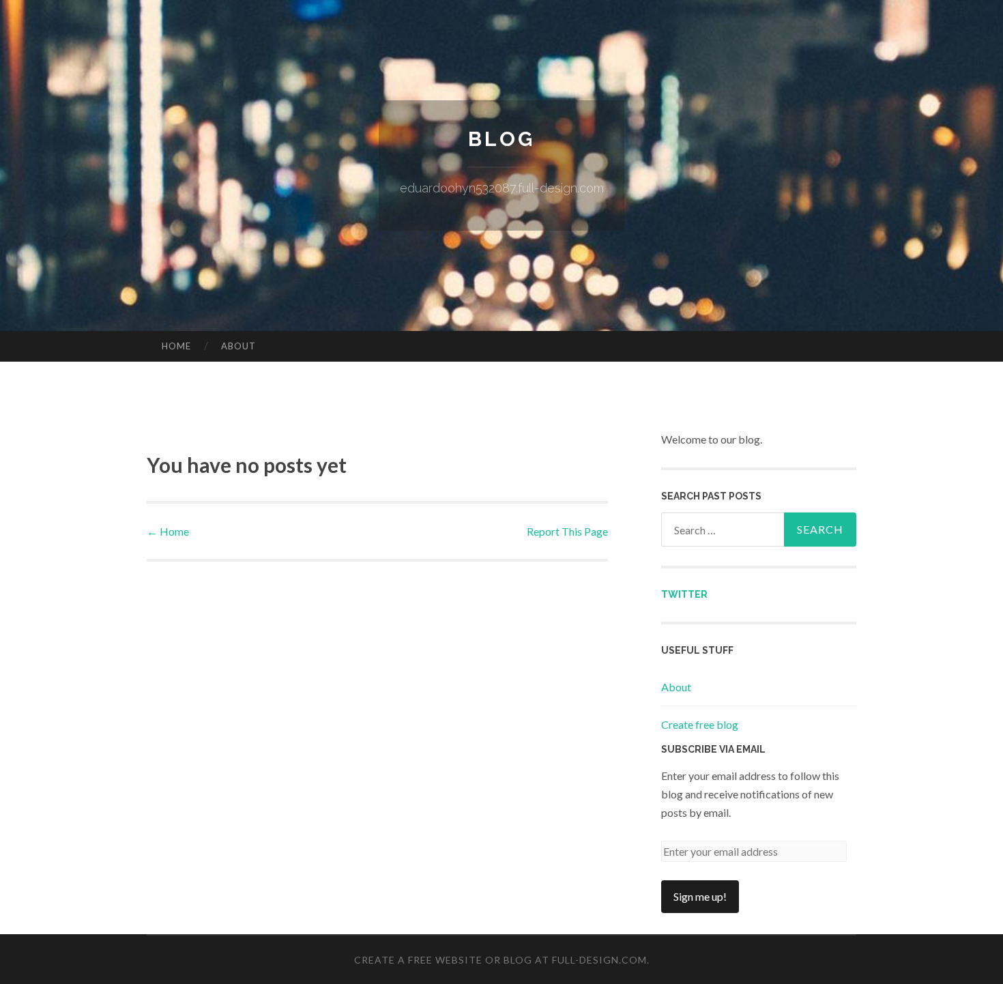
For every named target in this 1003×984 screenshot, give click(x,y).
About (238, 346)
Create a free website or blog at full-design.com (500, 960)
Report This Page (567, 531)
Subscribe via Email (713, 749)
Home (176, 346)
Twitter (684, 594)
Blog (501, 139)
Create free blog (699, 724)
